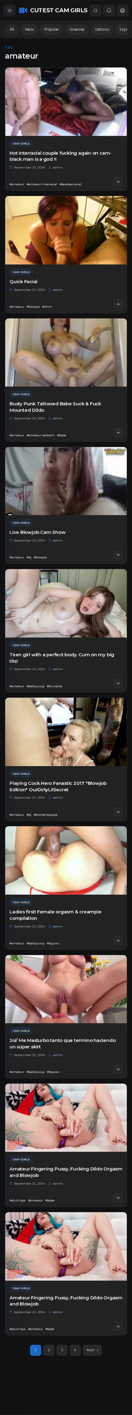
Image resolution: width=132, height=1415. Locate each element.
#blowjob (33, 306)
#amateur (17, 184)
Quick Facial (23, 281)
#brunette (54, 686)
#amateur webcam (41, 435)
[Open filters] (9, 10)
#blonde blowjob (45, 814)
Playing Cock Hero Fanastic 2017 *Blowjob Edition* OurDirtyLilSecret (58, 786)
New (29, 29)
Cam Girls (21, 143)
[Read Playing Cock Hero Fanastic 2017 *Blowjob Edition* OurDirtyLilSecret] (117, 811)
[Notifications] (109, 10)
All (12, 29)
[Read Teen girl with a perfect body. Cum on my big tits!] (117, 683)
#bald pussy (36, 686)
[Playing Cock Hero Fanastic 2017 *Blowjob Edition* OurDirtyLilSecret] (66, 732)
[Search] (95, 10)
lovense (77, 29)
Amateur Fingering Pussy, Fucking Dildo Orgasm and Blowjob (66, 1172)
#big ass (53, 943)
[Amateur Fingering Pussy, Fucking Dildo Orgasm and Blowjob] (66, 1118)
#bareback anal (70, 184)
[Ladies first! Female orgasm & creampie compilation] (66, 860)
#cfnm (47, 306)
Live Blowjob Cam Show (37, 532)
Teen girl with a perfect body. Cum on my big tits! (62, 658)
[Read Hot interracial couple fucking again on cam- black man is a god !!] (117, 181)
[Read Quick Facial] (117, 304)
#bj (29, 557)
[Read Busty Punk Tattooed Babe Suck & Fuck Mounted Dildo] (117, 432)
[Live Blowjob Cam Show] (66, 481)
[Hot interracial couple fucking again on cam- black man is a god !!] (66, 101)
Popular (52, 29)
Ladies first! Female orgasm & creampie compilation (55, 915)
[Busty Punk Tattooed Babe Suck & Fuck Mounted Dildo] (66, 352)
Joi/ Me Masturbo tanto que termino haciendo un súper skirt (62, 1043)
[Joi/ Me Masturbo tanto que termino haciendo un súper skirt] (66, 989)
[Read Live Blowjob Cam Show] (117, 554)
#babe (61, 435)
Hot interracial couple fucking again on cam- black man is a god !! (60, 156)
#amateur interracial (42, 184)
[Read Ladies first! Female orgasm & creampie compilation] (117, 940)
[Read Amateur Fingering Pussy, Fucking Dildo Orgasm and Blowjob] (117, 1197)
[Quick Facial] (66, 230)
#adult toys (18, 1200)
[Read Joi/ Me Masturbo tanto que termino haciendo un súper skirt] (117, 1069)
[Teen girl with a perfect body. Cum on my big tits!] (66, 603)
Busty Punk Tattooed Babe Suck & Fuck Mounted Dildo (55, 407)
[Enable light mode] (122, 10)
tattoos (102, 29)
